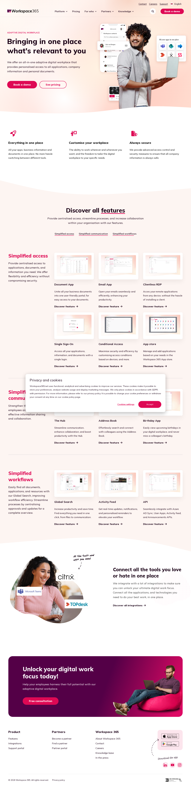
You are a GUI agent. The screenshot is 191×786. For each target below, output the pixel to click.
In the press (102, 757)
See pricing (53, 84)
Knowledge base (105, 753)
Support (164, 4)
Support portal (16, 748)
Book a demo (172, 11)
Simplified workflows (124, 233)
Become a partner (61, 738)
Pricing (76, 11)
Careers (153, 4)
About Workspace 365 (108, 738)
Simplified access (64, 233)
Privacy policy (58, 780)
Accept (149, 404)
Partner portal (59, 748)
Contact (143, 4)
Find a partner (59, 743)
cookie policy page (71, 397)
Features (13, 738)
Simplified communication (93, 233)
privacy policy (94, 393)
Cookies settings (125, 404)
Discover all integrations (128, 605)
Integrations (15, 743)
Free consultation (40, 701)
